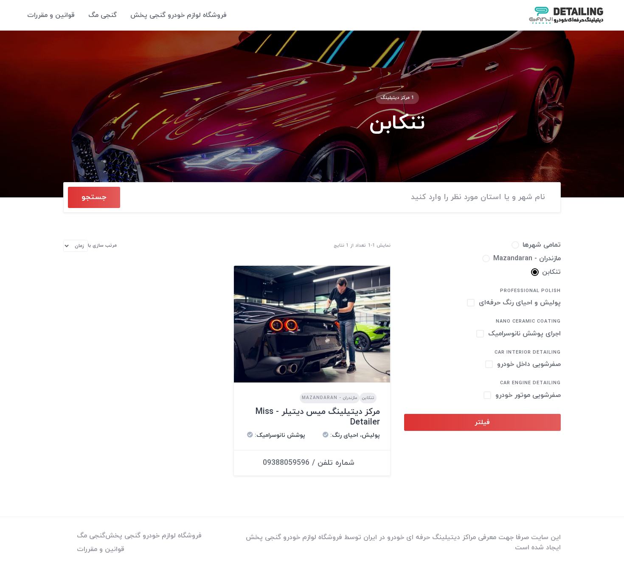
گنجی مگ (102, 15)
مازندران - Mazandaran (329, 398)
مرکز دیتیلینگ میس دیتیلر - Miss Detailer (318, 417)
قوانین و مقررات (51, 15)
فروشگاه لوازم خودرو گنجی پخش (178, 15)
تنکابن (368, 398)
